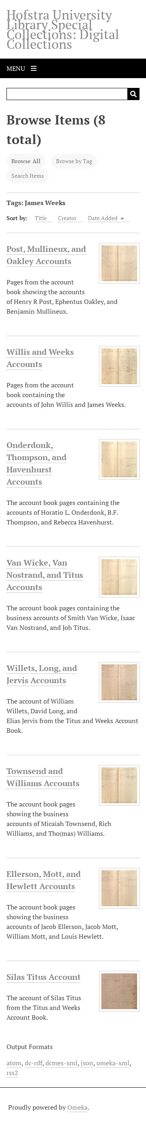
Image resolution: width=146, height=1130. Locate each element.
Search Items (27, 175)
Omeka (77, 1107)
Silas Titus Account (43, 976)
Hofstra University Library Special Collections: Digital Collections (62, 29)
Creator (67, 218)
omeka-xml (113, 1062)
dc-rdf (33, 1062)
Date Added (103, 218)
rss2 (12, 1072)
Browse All (26, 161)
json (87, 1062)
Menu (16, 68)
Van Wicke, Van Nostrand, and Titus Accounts (44, 574)
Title (41, 218)
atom (13, 1062)
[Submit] (133, 94)
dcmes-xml (61, 1062)
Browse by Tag (74, 161)
